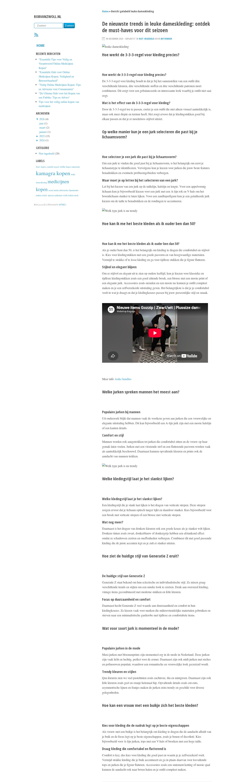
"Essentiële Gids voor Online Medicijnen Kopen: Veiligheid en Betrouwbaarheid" (56, 76)
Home (40, 45)
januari (43, 132)
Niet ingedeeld (46, 153)
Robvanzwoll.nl (47, 16)
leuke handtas (123, 379)
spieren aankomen (55, 195)
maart (42, 127)
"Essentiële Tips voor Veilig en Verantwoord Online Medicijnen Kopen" (56, 64)
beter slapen (41, 166)
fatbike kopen (65, 166)
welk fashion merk (70, 195)
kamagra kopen (53, 173)
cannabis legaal (53, 166)
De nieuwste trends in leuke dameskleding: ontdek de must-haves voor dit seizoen (156, 27)
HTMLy (62, 204)
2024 (42, 140)
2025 (42, 136)
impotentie (75, 166)
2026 (42, 119)
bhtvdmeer (166, 38)
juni (41, 123)
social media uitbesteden (58, 190)
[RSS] (36, 35)
